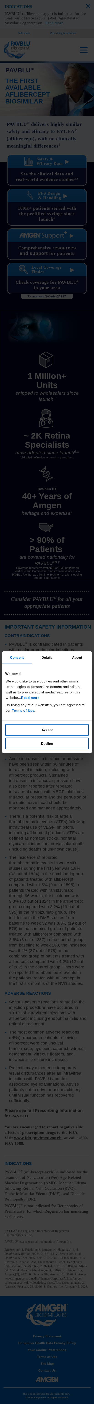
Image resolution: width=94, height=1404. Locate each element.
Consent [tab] (17, 657)
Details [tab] (47, 657)
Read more (30, 698)
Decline (47, 743)
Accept (47, 730)
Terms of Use (23, 710)
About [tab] (77, 657)
